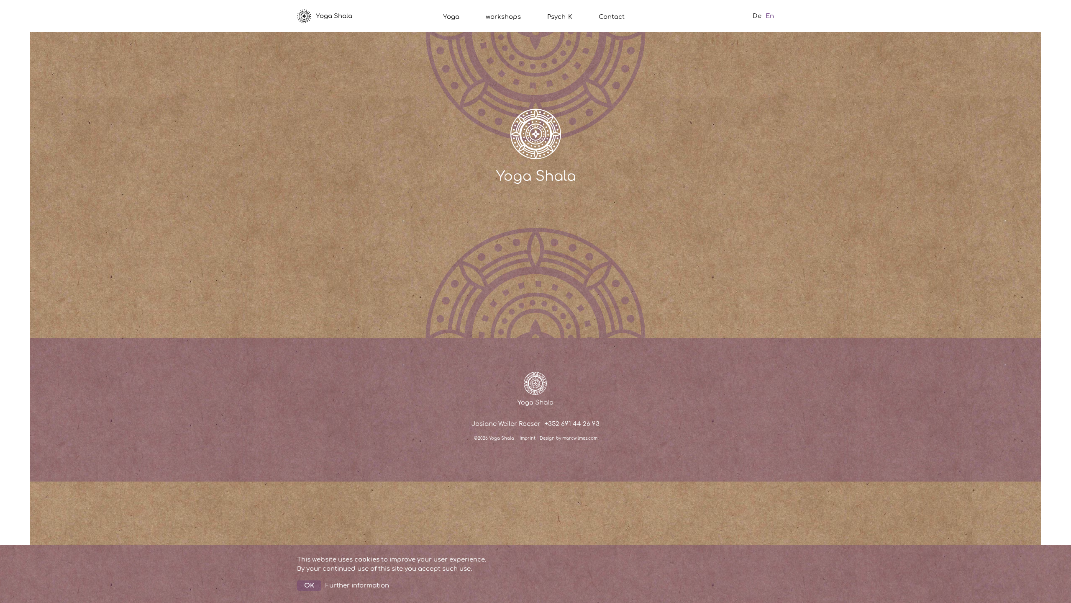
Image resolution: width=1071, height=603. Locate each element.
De (757, 16)
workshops (503, 17)
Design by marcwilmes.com (568, 438)
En (770, 16)
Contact (612, 17)
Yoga (451, 17)
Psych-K (559, 17)
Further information (357, 585)
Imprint (528, 438)
